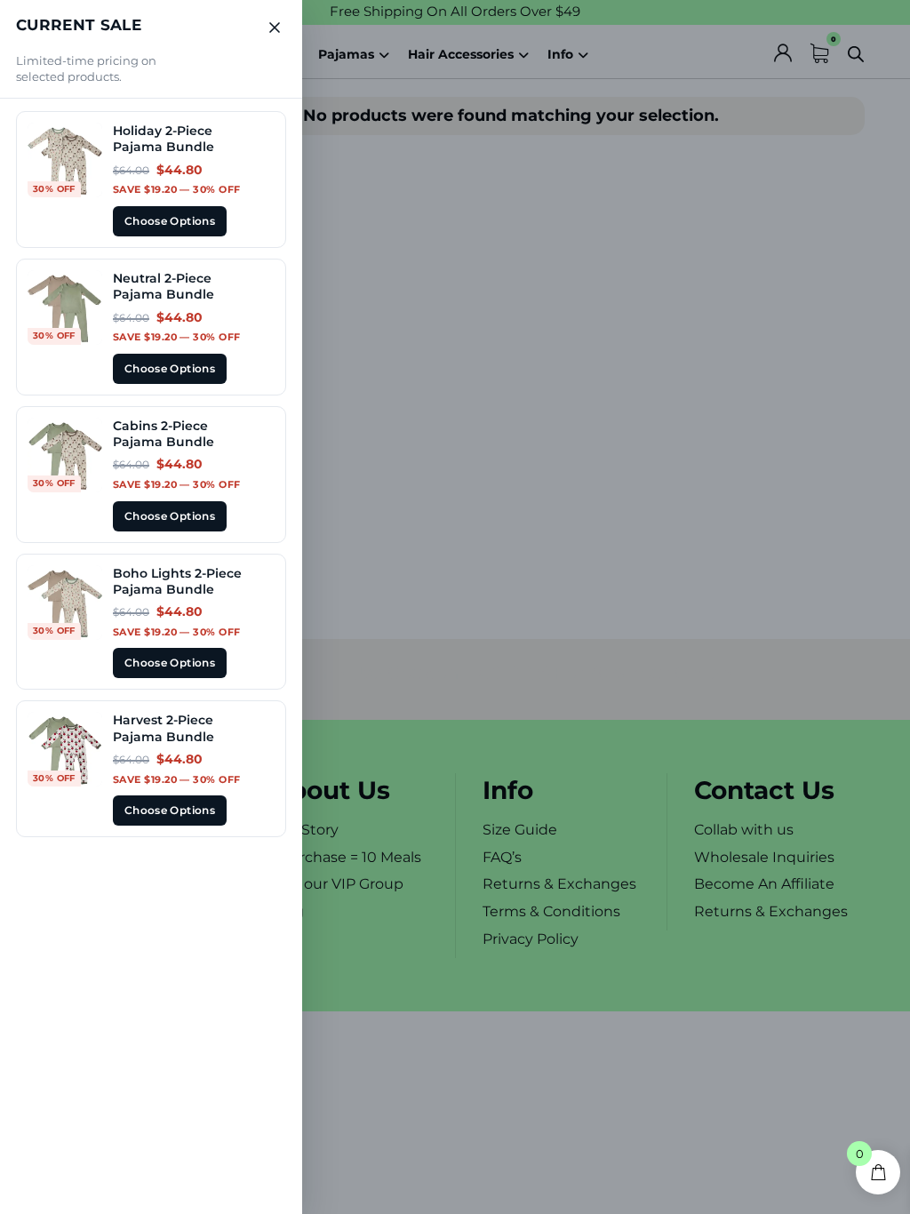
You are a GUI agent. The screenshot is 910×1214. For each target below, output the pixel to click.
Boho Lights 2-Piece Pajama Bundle (177, 581)
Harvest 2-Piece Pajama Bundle (163, 728)
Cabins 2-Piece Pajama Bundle (163, 434)
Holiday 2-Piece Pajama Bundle (163, 139)
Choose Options (169, 221)
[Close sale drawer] (274, 27)
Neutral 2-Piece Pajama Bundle (163, 286)
